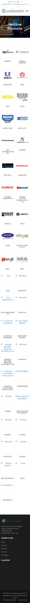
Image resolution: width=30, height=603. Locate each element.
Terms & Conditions (9, 600)
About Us (4, 545)
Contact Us (4, 555)
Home (3, 542)
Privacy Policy (22, 600)
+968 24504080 (6, 4)
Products (4, 549)
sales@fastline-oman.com (20, 4)
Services (4, 552)
